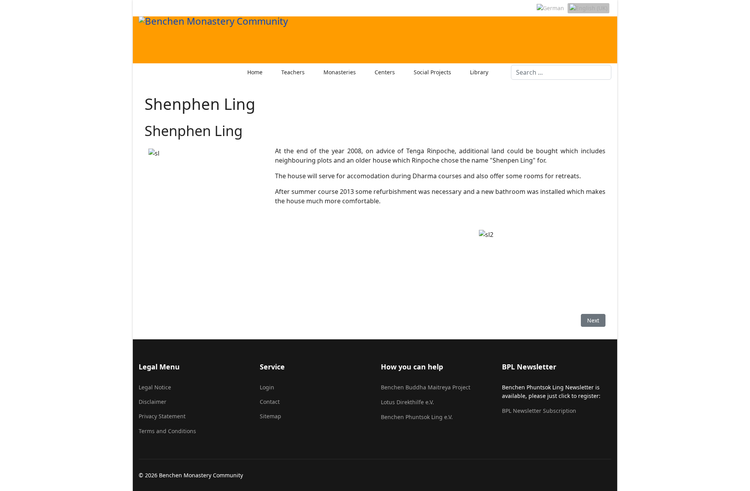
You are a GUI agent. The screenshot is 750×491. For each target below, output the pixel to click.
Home (254, 72)
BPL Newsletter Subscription (539, 410)
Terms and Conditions (167, 431)
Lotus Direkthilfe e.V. (407, 402)
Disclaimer (152, 401)
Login (267, 387)
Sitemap (270, 416)
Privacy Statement (162, 416)
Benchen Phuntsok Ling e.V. (417, 417)
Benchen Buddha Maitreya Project (425, 387)
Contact (270, 401)
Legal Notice (155, 387)
